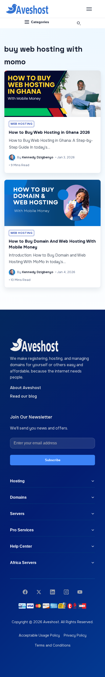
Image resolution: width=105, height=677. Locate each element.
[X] (38, 592)
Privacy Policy (75, 635)
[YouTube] (79, 592)
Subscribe (52, 460)
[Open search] (79, 23)
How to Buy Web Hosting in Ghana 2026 (49, 132)
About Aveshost (25, 387)
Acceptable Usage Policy (39, 635)
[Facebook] (25, 592)
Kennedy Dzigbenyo (37, 157)
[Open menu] (89, 9)
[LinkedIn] (52, 592)
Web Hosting (21, 124)
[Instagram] (66, 592)
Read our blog (23, 396)
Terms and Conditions (53, 645)
